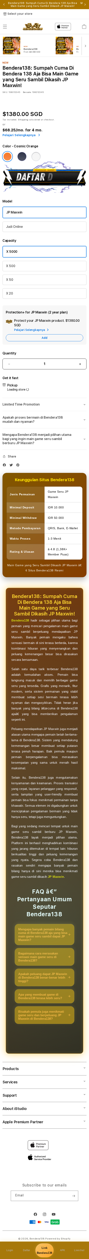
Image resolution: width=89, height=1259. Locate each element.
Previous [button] (4, 4)
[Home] (32, 27)
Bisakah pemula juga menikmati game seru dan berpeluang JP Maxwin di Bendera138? (41, 1015)
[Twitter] (12, 466)
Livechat (79, 1250)
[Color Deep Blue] (21, 156)
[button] (5, 27)
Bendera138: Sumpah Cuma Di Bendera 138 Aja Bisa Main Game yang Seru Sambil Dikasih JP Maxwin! (42, 4)
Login (9, 1250)
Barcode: (27, 92)
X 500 (10, 266)
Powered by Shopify (58, 1238)
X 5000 (11, 252)
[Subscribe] (73, 1196)
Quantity (9, 353)
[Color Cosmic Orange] (7, 157)
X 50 (9, 280)
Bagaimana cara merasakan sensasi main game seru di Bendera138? (38, 957)
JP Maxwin (14, 212)
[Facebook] (5, 466)
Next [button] (85, 4)
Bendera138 (20, 620)
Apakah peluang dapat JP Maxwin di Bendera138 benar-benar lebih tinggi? (42, 977)
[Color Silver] (36, 156)
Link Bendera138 (44, 1250)
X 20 (9, 293)
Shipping (23, 119)
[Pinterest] (19, 466)
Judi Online (14, 227)
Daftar (26, 1250)
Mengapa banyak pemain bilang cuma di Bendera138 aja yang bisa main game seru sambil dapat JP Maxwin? (42, 934)
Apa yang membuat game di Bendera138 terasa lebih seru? (40, 996)
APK (62, 1250)
